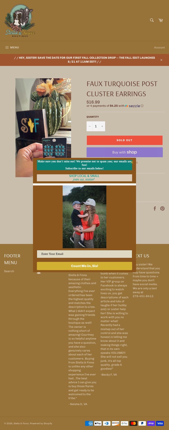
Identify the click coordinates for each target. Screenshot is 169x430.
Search (9, 271)
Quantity (93, 116)
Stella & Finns (21, 423)
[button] (126, 106)
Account (159, 47)
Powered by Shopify (41, 423)
